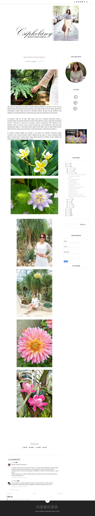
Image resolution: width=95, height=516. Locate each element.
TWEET (32, 447)
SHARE (25, 447)
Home (70, 43)
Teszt (42, 43)
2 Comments (41, 61)
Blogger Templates (56, 511)
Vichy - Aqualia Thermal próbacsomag (74, 180)
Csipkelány (14, 481)
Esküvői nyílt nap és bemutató (75, 194)
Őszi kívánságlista (72, 182)
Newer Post (10, 493)
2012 (68, 214)
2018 (68, 163)
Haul (53, 43)
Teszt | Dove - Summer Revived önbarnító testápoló (76, 187)
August (70, 199)
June (69, 201)
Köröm (36, 43)
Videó (64, 43)
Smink (24, 43)
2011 (68, 215)
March (70, 204)
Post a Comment (14, 490)
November (71, 169)
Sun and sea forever (73, 191)
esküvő (19, 47)
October (70, 171)
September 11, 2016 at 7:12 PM (19, 486)
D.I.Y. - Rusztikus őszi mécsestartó (76, 174)
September (71, 173)
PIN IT (45, 447)
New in (70, 178)
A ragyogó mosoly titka (74, 176)
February (70, 206)
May (69, 202)
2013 (68, 212)
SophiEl (13, 462)
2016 (68, 166)
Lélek (19, 43)
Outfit (30, 43)
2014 (68, 210)
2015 (68, 209)
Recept (58, 43)
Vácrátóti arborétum (73, 193)
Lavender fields (72, 190)
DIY (48, 43)
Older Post (59, 493)
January (70, 207)
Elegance (37, 511)
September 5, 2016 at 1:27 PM (19, 477)
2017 (68, 165)
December (71, 168)
